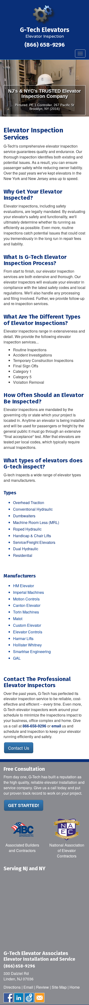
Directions (12, 987)
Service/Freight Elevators (34, 542)
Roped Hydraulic (27, 529)
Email (28, 987)
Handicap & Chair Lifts (32, 535)
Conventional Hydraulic (33, 509)
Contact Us (18, 748)
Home (75, 987)
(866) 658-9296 (44, 44)
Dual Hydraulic (25, 548)
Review (42, 987)
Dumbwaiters (24, 515)
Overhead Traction (28, 502)
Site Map (59, 987)
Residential (22, 555)
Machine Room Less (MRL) (36, 522)
